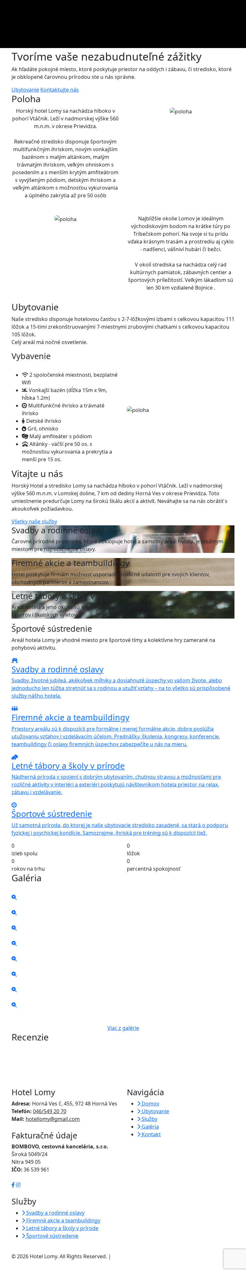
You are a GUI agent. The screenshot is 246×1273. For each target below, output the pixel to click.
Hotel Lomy (35, 8)
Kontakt (150, 1134)
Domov (149, 1103)
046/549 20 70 (49, 1111)
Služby (148, 1118)
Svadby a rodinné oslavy (55, 1212)
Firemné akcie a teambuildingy (62, 1220)
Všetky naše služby (34, 521)
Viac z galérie (123, 1027)
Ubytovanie (25, 89)
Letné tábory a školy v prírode (61, 1228)
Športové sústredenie (51, 1235)
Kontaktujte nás (59, 89)
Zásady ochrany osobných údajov (152, 1256)
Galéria (149, 1126)
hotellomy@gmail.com (53, 1118)
